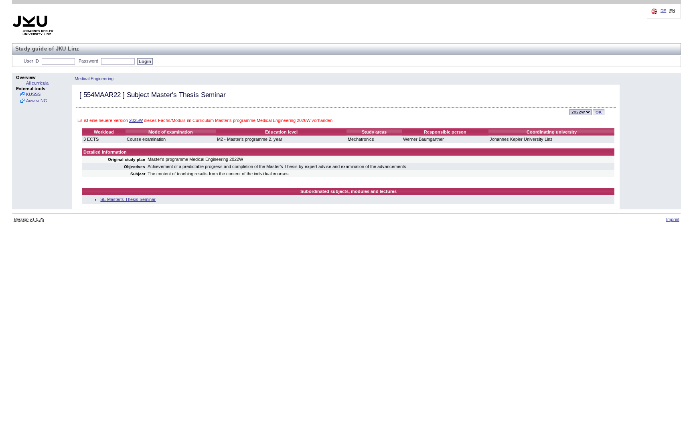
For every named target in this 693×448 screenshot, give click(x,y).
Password (88, 61)
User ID (31, 61)
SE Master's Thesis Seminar (128, 199)
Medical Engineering (94, 78)
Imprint (672, 219)
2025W (136, 120)
